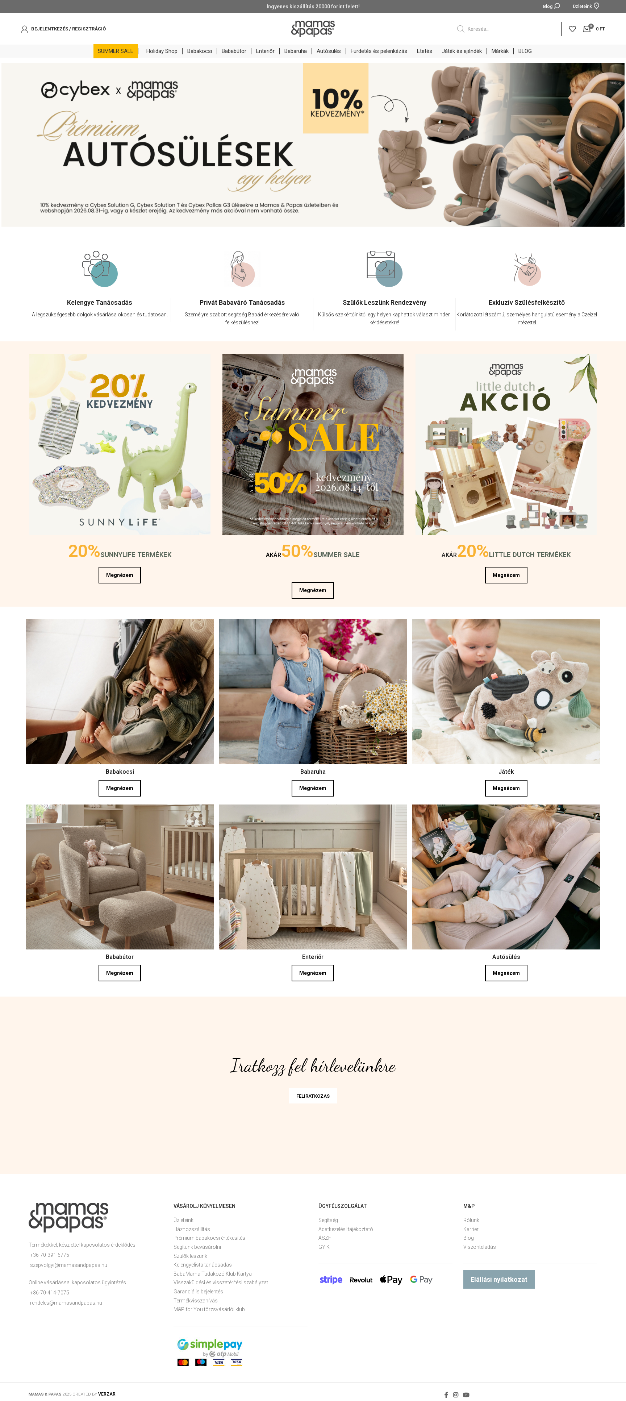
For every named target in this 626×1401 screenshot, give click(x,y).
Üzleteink (183, 1220)
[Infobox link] (100, 310)
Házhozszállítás (192, 1229)
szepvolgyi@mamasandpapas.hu (68, 1265)
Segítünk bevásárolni (197, 1247)
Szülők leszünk (190, 1256)
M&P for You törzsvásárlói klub (209, 1309)
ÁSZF (324, 1238)
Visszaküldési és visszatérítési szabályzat (221, 1282)
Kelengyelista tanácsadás (203, 1265)
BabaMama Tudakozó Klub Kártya (213, 1274)
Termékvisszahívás (196, 1301)
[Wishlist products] (572, 29)
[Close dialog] (609, 1232)
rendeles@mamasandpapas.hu (66, 1303)
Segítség (328, 1220)
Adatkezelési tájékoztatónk (364, 1354)
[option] (100, 292)
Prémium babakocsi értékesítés (209, 1238)
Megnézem (119, 575)
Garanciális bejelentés (198, 1291)
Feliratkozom (407, 1367)
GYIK (324, 1247)
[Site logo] (313, 28)
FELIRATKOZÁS (313, 1096)
